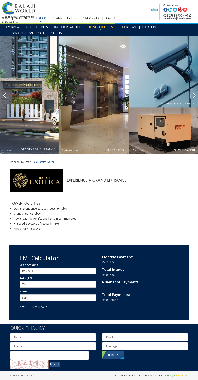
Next (192, 95)
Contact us (10, 22)
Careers (111, 18)
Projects (41, 18)
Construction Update (27, 33)
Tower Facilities (101, 27)
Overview (12, 27)
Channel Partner (64, 18)
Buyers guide (91, 18)
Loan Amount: (29, 265)
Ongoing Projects (19, 161)
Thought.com (177, 375)
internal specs (37, 27)
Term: (24, 291)
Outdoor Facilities (68, 27)
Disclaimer (27, 375)
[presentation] (53, 346)
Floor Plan (127, 27)
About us (22, 18)
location (149, 27)
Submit (113, 355)
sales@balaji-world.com (177, 18)
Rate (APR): (27, 278)
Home (6, 18)
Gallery (56, 33)
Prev (5, 95)
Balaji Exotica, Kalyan (43, 161)
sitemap (14, 375)
